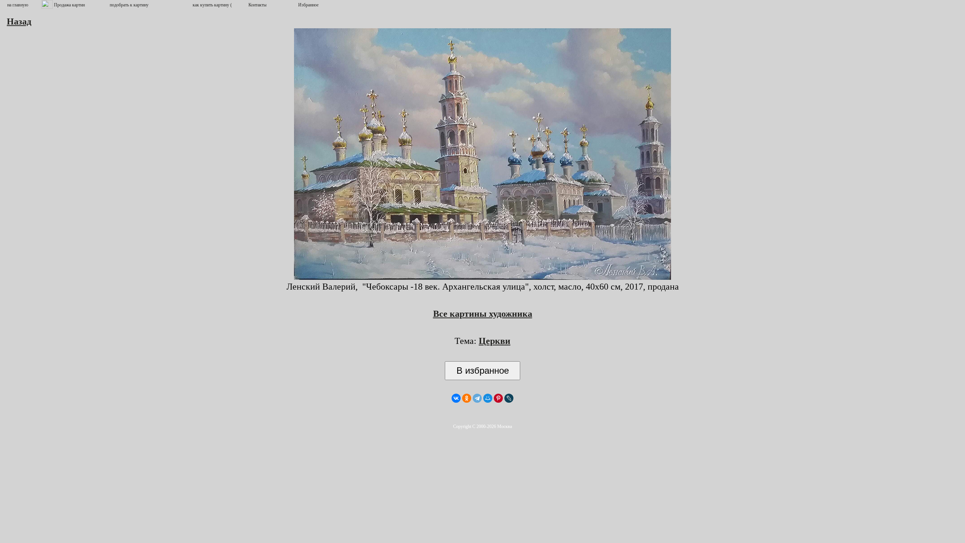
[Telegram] (477, 398)
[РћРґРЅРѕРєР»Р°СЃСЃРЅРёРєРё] (466, 398)
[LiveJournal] (508, 398)
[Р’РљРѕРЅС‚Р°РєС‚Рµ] (456, 398)
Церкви (494, 341)
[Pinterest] (498, 398)
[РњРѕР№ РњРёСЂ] (487, 398)
